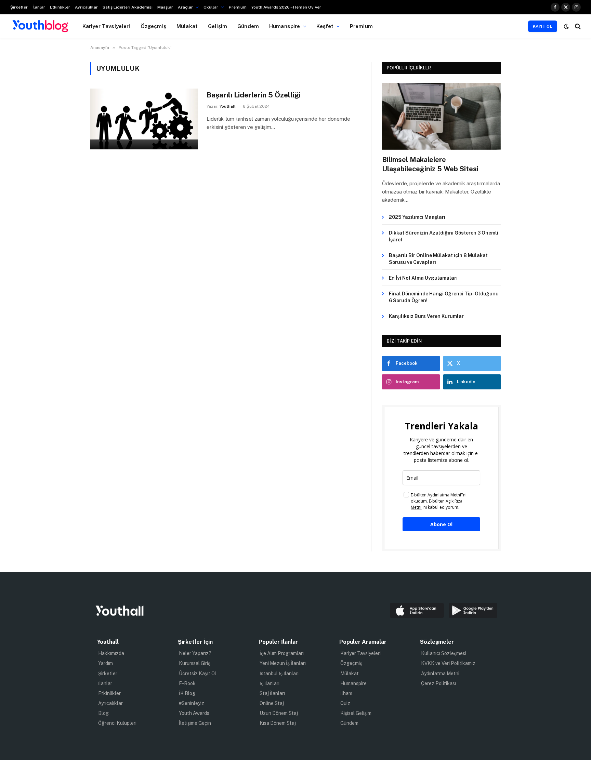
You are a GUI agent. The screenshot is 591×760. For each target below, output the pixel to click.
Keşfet (325, 26)
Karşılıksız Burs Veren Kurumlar (426, 316)
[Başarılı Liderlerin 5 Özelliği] (144, 119)
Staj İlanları (272, 693)
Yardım (105, 663)
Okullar (210, 7)
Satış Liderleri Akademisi (128, 7)
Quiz (345, 703)
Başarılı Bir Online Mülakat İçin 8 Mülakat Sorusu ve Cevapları (438, 259)
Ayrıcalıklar (86, 7)
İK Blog (187, 693)
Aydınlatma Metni (440, 673)
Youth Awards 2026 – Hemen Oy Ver (286, 7)
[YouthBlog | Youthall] (40, 26)
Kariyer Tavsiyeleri (106, 26)
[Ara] (577, 26)
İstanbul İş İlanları (279, 673)
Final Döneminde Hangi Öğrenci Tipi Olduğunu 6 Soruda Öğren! (444, 297)
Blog (103, 713)
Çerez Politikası (438, 683)
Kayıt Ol (542, 26)
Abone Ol (441, 524)
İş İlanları (269, 683)
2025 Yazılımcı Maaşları (417, 217)
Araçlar (185, 7)
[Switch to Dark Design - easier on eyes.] (566, 26)
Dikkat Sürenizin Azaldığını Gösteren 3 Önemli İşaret (443, 236)
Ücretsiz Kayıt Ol (197, 673)
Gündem (248, 26)
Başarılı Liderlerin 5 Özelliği (254, 95)
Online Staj (272, 703)
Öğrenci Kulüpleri (117, 723)
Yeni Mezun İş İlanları (283, 663)
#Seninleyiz (191, 703)
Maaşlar (165, 7)
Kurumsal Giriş (194, 663)
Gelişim (217, 26)
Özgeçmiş (153, 26)
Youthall (228, 106)
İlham (346, 693)
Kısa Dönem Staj (278, 723)
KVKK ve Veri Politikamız (448, 663)
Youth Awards (194, 713)
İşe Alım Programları (282, 653)
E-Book (187, 683)
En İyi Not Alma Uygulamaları (423, 278)
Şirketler (19, 7)
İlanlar (38, 7)
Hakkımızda (111, 653)
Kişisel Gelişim (355, 713)
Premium (238, 7)
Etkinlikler (60, 7)
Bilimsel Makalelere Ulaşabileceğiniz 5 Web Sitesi (430, 164)
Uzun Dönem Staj (279, 713)
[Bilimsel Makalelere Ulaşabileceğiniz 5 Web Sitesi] (441, 116)
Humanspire (284, 26)
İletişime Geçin (195, 723)
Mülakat (187, 26)
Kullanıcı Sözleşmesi (443, 653)
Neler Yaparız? (195, 653)
